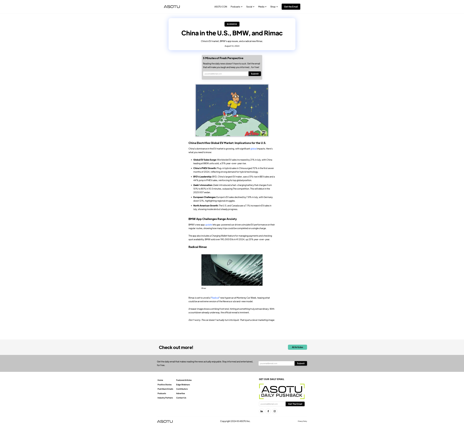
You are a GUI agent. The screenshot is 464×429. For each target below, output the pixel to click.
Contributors (182, 389)
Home (160, 380)
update (208, 224)
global (253, 148)
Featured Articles (184, 380)
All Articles (297, 347)
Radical (215, 297)
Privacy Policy (302, 421)
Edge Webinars (183, 384)
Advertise (180, 393)
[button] (236, 6)
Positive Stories (165, 384)
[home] (172, 6)
